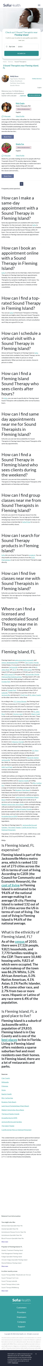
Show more (5, 1242)
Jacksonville (13, 667)
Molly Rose (14, 76)
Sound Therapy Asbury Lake (10, 1284)
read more (23, 96)
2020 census (27, 670)
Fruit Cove (24, 695)
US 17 (14, 670)
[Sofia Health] (12, 5)
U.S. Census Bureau (19, 701)
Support (21, 1326)
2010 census (8, 674)
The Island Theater (14, 827)
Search (21, 53)
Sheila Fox (20, 144)
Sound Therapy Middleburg (10, 1287)
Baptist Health (23, 781)
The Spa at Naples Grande (23, 809)
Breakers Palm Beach (22, 790)
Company (21, 1322)
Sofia (34, 225)
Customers (21, 1307)
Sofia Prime (26, 522)
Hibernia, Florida (17, 742)
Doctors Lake (17, 714)
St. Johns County (35, 695)
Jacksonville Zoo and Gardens (12, 1122)
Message (7, 116)
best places (9, 1040)
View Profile (20, 116)
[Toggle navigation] (39, 5)
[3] (14, 674)
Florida (36, 662)
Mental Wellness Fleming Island (11, 1263)
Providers (21, 1312)
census (20, 941)
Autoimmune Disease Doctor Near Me (14, 1232)
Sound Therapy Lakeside (9, 1281)
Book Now (7, 137)
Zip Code (12, 46)
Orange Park (6, 681)
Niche (4, 1090)
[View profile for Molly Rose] (5, 78)
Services (10, 61)
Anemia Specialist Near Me (10, 1229)
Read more (15, 1362)
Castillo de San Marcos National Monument (16, 1130)
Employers (21, 1317)
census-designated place (10, 662)
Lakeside (5, 693)
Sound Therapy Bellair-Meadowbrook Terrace (16, 1275)
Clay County (29, 662)
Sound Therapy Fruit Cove (10, 1278)
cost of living (11, 885)
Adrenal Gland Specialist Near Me (12, 1226)
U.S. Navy (35, 750)
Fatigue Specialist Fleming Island (12, 1256)
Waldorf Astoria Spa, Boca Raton (13, 804)
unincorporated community (24, 660)
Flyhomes (5, 1086)
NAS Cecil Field (7, 767)
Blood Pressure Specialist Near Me (13, 1238)
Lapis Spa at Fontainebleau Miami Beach (15, 1106)
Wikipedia (5, 1082)
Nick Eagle (20, 103)
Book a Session (34, 95)
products (32, 555)
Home (5, 61)
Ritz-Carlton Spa (7, 1098)
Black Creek (35, 714)
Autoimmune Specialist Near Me (12, 1235)
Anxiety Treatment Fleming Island (12, 1250)
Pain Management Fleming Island (12, 1253)
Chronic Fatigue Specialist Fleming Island (14, 1260)
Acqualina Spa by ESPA (9, 816)
